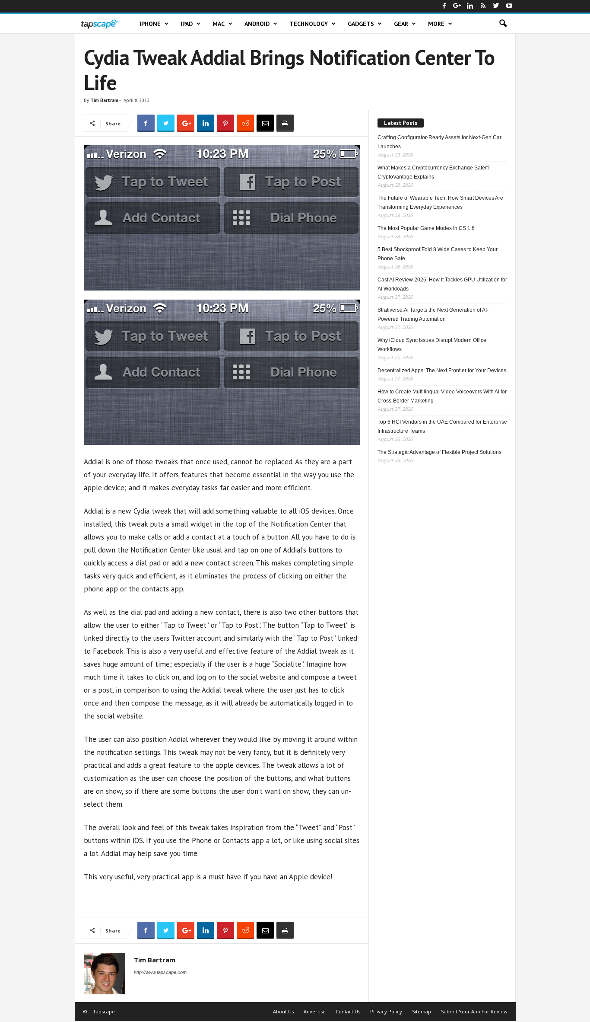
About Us (283, 1011)
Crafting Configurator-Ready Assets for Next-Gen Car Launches (439, 142)
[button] (502, 23)
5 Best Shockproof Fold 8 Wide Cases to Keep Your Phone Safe (437, 254)
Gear (401, 24)
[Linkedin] (470, 6)
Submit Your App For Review (474, 1011)
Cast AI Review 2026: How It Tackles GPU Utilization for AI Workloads (442, 284)
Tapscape (104, 1011)
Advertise (315, 1011)
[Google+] (457, 6)
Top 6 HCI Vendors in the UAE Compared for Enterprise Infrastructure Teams (442, 426)
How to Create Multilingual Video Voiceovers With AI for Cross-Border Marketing (442, 396)
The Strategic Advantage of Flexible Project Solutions (439, 452)
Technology (308, 24)
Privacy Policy (386, 1011)
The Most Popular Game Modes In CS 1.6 (426, 228)
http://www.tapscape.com (160, 972)
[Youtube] (509, 6)
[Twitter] (496, 6)
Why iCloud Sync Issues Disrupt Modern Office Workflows (431, 344)
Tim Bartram (104, 100)
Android (257, 24)
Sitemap (421, 1011)
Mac (219, 24)
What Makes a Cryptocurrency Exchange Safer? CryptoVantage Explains (433, 172)
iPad (187, 24)
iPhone (150, 24)
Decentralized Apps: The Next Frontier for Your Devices (441, 370)
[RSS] (483, 6)
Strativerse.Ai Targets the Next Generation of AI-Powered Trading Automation (432, 314)
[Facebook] (444, 6)
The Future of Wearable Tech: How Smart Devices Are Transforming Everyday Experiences (440, 202)
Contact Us (348, 1011)
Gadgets (361, 24)
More (436, 24)
